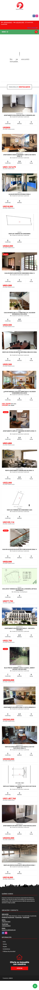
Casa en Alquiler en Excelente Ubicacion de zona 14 (19, 549)
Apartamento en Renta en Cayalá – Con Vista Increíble (19, 629)
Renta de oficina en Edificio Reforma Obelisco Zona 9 (19, 352)
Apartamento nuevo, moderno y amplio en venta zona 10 (19, 155)
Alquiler (5, 946)
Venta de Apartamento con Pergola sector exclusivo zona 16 (19, 747)
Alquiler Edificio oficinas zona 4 (19, 194)
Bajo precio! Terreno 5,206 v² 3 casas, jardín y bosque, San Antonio (19, 668)
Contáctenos (6, 949)
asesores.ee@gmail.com (9, 930)
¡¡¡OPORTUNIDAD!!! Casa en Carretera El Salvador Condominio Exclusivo (19, 392)
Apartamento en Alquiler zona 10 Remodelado (19, 115)
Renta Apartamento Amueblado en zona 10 (19, 470)
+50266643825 (7, 22)
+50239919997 (20, 22)
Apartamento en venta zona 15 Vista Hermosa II (19, 707)
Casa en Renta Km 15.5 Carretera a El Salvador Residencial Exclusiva (19, 313)
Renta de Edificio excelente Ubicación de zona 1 (19, 865)
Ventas (5, 944)
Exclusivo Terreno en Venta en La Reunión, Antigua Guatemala (19, 589)
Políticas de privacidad (9, 951)
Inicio (4, 941)
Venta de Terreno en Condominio (19, 233)
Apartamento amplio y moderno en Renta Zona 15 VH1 (19, 431)
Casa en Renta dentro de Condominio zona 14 (19, 273)
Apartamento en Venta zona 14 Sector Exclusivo (19, 825)
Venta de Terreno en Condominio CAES (19, 510)
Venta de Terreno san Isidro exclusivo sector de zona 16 (19, 787)
